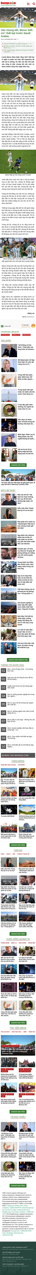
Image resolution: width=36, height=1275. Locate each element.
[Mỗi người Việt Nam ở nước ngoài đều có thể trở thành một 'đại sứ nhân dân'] (9, 827)
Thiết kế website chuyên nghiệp (13, 1264)
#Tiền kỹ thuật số (23, 854)
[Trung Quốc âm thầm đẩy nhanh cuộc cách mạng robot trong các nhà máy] (9, 567)
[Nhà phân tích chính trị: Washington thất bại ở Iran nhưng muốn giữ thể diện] (9, 526)
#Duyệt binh (9, 1069)
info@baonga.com (11, 1261)
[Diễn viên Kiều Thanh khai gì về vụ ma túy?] (9, 513)
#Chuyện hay (5, 334)
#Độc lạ (14, 943)
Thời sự (18, 850)
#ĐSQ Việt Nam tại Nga (8, 765)
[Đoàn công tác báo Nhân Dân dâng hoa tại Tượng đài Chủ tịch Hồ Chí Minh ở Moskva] (27, 827)
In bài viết (7, 326)
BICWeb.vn (24, 1266)
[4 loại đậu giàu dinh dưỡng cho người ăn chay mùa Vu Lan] (9, 410)
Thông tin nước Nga (12, 665)
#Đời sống (10, 1094)
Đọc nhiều (6, 340)
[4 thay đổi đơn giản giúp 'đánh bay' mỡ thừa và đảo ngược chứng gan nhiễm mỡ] (9, 380)
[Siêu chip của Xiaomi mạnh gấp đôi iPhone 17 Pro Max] (27, 969)
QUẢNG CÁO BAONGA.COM (15, 755)
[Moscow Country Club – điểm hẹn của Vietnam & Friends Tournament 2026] (27, 773)
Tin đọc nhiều (18, 1117)
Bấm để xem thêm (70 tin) (18, 660)
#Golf (4, 1045)
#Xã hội (4, 1094)
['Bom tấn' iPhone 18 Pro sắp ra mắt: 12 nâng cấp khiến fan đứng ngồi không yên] (9, 987)
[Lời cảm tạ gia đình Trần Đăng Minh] (27, 791)
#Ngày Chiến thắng (25, 1071)
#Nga (2, 854)
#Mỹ (14, 854)
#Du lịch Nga (5, 1031)
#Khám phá (4, 1071)
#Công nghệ (5, 943)
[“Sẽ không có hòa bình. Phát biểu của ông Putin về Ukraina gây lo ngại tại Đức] (9, 350)
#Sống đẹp (31, 943)
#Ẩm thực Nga (16, 1031)
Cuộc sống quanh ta (18, 939)
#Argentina (26, 334)
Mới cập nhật (8, 490)
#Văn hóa (22, 1094)
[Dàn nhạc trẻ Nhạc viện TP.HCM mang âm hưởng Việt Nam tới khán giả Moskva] (9, 425)
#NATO (8, 854)
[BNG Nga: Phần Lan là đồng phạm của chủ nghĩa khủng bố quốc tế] (9, 440)
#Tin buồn (21, 765)
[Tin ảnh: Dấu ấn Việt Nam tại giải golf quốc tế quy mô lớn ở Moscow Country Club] (18, 475)
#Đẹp (25, 1031)
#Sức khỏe (22, 943)
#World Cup (16, 334)
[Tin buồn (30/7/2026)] (9, 809)
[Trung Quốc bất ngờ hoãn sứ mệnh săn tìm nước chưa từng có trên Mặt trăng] (9, 395)
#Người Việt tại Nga (13, 1045)
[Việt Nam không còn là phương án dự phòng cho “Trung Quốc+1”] (9, 594)
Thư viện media (18, 1028)
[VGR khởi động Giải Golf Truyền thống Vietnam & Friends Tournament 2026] (27, 809)
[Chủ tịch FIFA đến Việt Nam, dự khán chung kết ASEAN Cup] (9, 648)
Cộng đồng (18, 761)
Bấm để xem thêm (18, 465)
